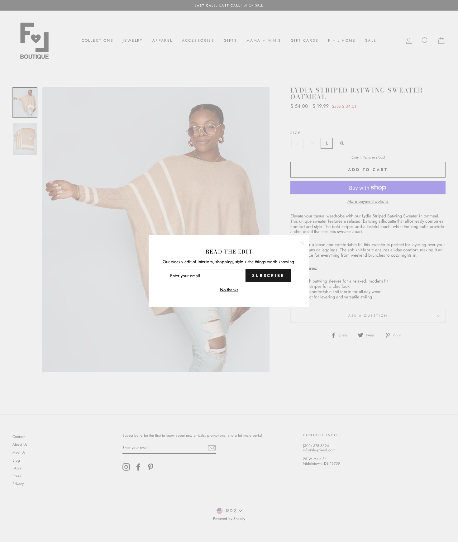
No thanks (229, 290)
